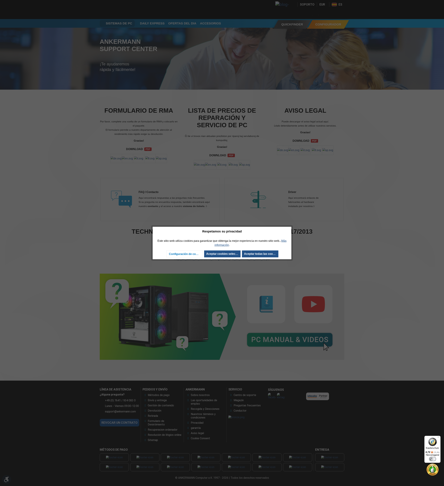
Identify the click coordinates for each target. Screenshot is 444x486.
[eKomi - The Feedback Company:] (432, 469)
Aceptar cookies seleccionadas (223, 253)
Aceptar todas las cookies (261, 253)
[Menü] (438, 438)
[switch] (432, 459)
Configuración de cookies (186, 254)
